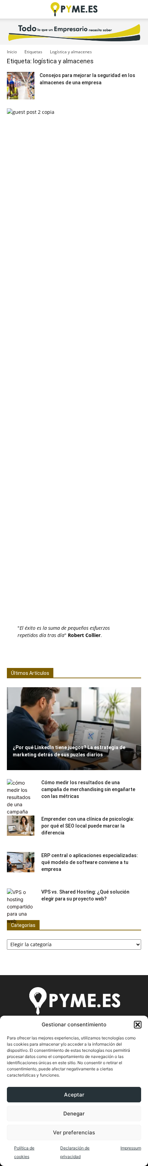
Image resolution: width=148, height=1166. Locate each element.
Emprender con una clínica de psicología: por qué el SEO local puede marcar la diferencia (87, 825)
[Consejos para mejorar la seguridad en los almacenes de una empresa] (20, 85)
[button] (137, 1024)
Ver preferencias (74, 1132)
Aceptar (74, 1094)
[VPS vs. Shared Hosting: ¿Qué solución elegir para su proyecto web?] (20, 906)
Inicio (12, 52)
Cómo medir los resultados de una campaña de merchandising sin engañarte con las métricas (88, 789)
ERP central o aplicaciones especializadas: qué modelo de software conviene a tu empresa (89, 862)
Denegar (74, 1113)
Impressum (130, 1148)
